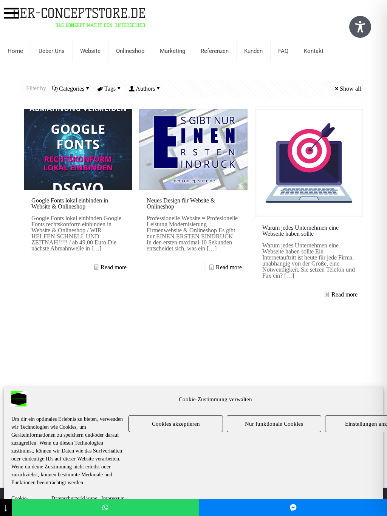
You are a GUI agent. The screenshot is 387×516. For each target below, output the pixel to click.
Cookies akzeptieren (176, 424)
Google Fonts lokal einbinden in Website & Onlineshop (69, 203)
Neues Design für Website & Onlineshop (181, 203)
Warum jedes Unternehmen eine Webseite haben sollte (300, 230)
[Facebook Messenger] (293, 507)
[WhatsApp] (106, 507)
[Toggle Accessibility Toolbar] (360, 27)
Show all (350, 88)
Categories (71, 88)
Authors (145, 88)
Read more (114, 267)
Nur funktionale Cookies (274, 424)
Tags (110, 88)
